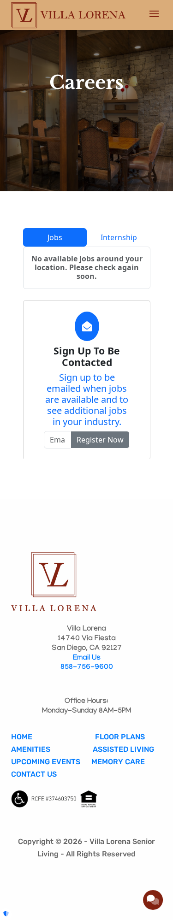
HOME (21, 736)
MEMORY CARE (119, 761)
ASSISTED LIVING (123, 749)
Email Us (87, 658)
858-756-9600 (86, 667)
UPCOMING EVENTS (45, 761)
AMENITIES (30, 749)
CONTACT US (34, 774)
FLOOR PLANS (120, 736)
